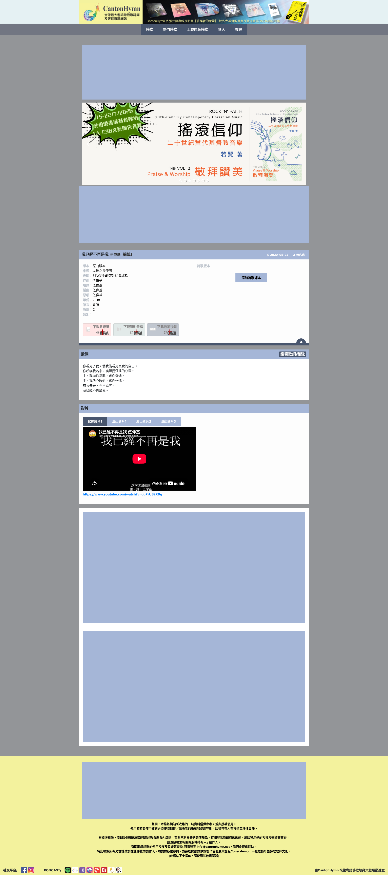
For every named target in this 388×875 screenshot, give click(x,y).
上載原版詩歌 (197, 29)
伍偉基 (115, 255)
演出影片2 (143, 421)
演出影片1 (119, 421)
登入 (221, 29)
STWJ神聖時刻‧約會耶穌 (110, 276)
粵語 (96, 305)
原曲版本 (99, 266)
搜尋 (238, 29)
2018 (96, 300)
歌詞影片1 (95, 421)
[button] (88, 144)
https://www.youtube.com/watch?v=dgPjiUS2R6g (122, 494)
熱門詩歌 (170, 29)
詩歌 (149, 29)
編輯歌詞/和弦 (292, 354)
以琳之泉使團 (102, 271)
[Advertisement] (194, 72)
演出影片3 (168, 421)
